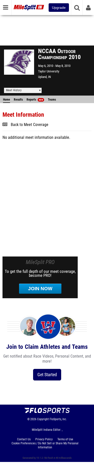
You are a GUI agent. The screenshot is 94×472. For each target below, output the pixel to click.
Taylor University (48, 71)
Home (6, 99)
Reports (35, 99)
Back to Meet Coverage (29, 124)
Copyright (43, 419)
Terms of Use (65, 439)
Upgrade (59, 8)
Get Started (47, 374)
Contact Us (24, 439)
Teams (52, 99)
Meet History (14, 90)
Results (18, 99)
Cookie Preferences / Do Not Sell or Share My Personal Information (45, 445)
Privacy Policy (44, 439)
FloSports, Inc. (58, 419)
